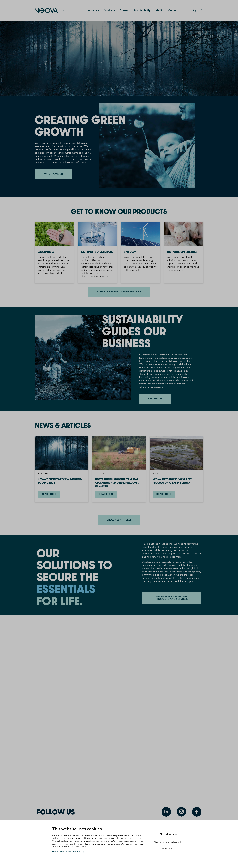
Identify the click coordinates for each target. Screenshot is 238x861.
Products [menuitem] (109, 10)
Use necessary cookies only (168, 842)
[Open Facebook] (196, 812)
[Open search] (195, 10)
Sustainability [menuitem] (141, 10)
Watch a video (53, 174)
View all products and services (119, 292)
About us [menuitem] (93, 10)
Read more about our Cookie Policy (68, 852)
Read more (155, 399)
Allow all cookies (168, 834)
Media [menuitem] (159, 10)
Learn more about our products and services (172, 598)
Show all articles (119, 520)
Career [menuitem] (124, 10)
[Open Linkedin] (166, 812)
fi (202, 10)
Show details (168, 849)
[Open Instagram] (181, 812)
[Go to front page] (49, 10)
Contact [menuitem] (173, 10)
